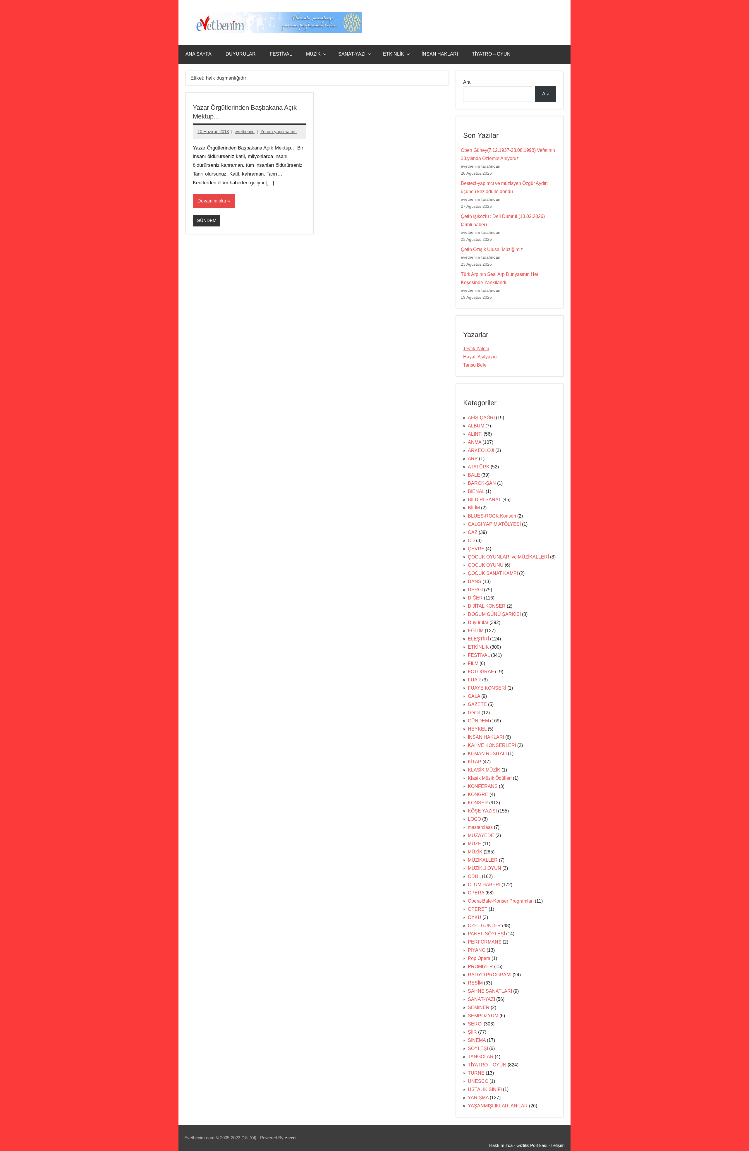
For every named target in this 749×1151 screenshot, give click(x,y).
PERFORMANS (484, 941)
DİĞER (475, 597)
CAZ (472, 532)
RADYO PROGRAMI (489, 974)
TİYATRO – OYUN (491, 53)
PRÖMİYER (480, 966)
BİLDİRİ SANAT (484, 499)
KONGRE (478, 794)
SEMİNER (478, 1007)
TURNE (476, 1073)
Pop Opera (479, 958)
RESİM (475, 982)
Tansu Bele (475, 365)
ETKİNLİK (393, 53)
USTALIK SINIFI (485, 1089)
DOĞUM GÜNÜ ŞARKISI (494, 614)
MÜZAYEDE (481, 835)
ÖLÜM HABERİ (484, 884)
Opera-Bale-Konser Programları (501, 901)
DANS (474, 581)
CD (471, 540)
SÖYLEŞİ (478, 1048)
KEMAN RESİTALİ (487, 753)
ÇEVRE (476, 548)
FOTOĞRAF (481, 671)
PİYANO (476, 950)
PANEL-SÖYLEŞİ (486, 933)
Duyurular (478, 622)
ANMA (474, 442)
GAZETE (477, 704)
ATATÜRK (478, 466)
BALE (474, 475)
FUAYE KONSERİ (487, 688)
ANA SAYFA (198, 53)
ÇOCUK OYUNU (486, 565)
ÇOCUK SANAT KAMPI (493, 573)
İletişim (558, 1145)
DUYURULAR (241, 53)
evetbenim (245, 131)
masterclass (480, 827)
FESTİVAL (281, 53)
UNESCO (478, 1081)
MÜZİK (313, 53)
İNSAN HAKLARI (440, 53)
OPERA (476, 892)
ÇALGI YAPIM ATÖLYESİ (494, 524)
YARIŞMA (478, 1097)
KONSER (478, 802)
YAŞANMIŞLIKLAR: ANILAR (498, 1105)
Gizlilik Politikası (531, 1145)
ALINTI (475, 434)
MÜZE (474, 843)
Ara (466, 82)
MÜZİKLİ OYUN (484, 868)
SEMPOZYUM (483, 1015)
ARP (473, 458)
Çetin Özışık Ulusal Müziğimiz (492, 249)
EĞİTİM (476, 630)
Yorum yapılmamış (278, 131)
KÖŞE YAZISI (482, 810)
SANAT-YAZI (351, 53)
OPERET (477, 909)
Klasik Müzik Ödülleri (490, 778)
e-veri (290, 1137)
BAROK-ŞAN (482, 483)
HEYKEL (477, 728)
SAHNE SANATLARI (490, 991)
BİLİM (474, 507)
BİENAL (476, 491)
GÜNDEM (207, 220)
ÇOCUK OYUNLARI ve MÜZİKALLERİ (508, 556)
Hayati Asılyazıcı (480, 356)
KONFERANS (483, 786)
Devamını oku (211, 200)
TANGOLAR (481, 1056)
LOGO (474, 819)
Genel (474, 712)
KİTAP (474, 761)
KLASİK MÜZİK (484, 769)
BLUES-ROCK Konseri (492, 515)
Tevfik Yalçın (476, 348)
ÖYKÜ (474, 917)
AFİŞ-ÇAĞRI (481, 417)
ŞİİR (472, 1032)
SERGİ (475, 1023)
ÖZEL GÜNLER (484, 925)
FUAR (474, 679)
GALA (474, 696)
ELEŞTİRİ (478, 638)
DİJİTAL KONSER (487, 606)
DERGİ (475, 589)
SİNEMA (477, 1040)
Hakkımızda (501, 1145)
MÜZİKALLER (483, 860)
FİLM (473, 663)
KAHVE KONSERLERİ (492, 745)
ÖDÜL (474, 876)
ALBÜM (476, 425)
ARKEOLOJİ (481, 450)
